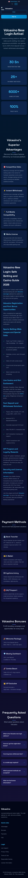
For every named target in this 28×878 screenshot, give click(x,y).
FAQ (2, 837)
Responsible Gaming (6, 859)
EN (16, 4)
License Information (6, 863)
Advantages (4, 826)
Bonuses (3, 830)
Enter (14, 12)
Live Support (4, 848)
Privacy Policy (5, 851)
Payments (4, 834)
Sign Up (14, 16)
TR (12, 4)
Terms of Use (5, 855)
